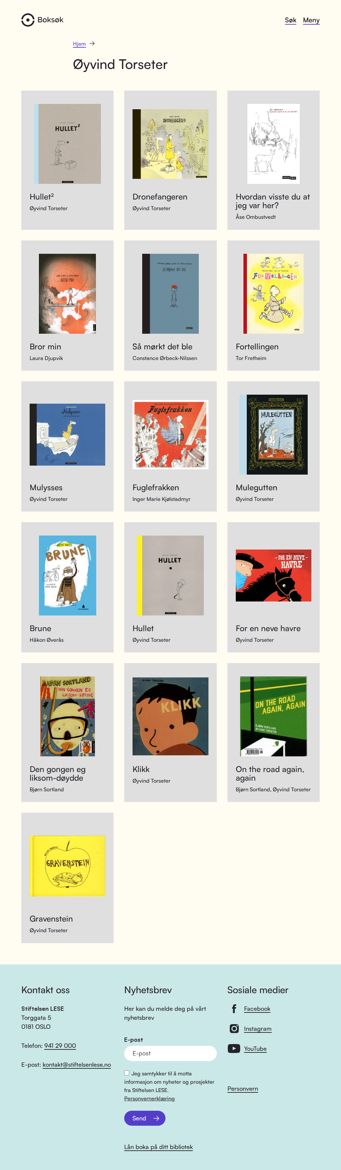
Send (139, 1118)
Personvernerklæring (149, 1098)
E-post (133, 1039)
